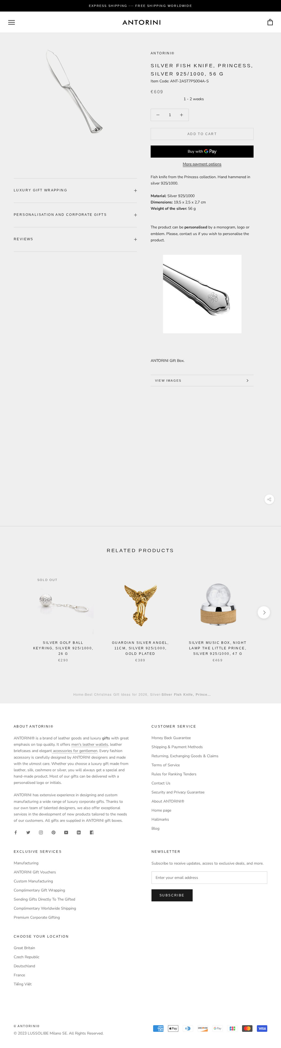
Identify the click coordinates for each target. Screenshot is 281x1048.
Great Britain (24, 948)
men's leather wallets (89, 744)
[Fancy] (91, 832)
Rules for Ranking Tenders (173, 774)
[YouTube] (66, 832)
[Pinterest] (53, 832)
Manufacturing (26, 863)
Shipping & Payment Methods (177, 747)
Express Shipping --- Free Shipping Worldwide (140, 5)
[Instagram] (41, 832)
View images (168, 380)
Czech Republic (26, 957)
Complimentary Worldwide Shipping (45, 908)
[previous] (17, 612)
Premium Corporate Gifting (37, 917)
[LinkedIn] (79, 832)
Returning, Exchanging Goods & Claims (184, 756)
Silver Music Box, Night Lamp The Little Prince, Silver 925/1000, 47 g (217, 648)
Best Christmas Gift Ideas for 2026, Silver (122, 694)
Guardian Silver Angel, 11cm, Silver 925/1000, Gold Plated (140, 648)
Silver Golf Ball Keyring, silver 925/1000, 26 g (63, 648)
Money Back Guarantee (171, 737)
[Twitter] (28, 832)
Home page (161, 810)
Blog (155, 828)
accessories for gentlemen (74, 750)
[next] (264, 612)
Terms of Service (165, 765)
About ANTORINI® (167, 801)
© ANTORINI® (27, 1026)
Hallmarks (160, 819)
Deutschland (24, 966)
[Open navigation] (11, 22)
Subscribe (172, 895)
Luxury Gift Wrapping (40, 190)
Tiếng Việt (23, 984)
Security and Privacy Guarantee (177, 792)
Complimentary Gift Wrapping (39, 890)
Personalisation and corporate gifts (60, 215)
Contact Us (160, 783)
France (19, 975)
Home (78, 694)
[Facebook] (16, 832)
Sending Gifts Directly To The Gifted (44, 899)
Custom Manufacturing (33, 881)
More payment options (202, 164)
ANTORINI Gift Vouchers (35, 872)
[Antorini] (141, 22)
